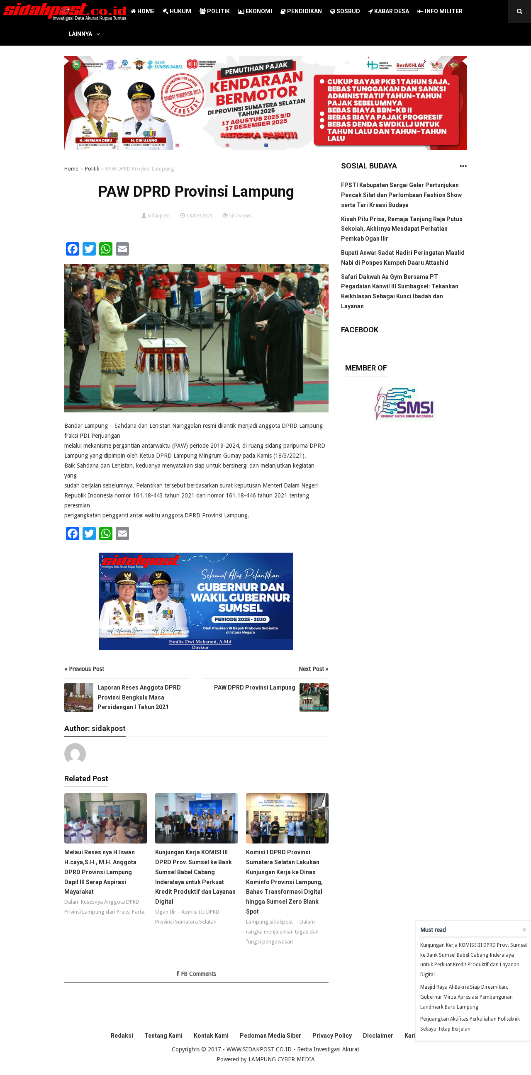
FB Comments (197, 973)
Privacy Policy (332, 1035)
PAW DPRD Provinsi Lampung (254, 687)
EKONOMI (258, 11)
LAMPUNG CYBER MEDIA (281, 1059)
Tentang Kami (163, 1035)
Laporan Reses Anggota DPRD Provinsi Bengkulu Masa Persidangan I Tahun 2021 (139, 697)
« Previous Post (84, 668)
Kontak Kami (211, 1035)
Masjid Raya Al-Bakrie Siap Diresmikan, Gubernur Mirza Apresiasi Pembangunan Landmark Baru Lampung (466, 997)
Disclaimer (378, 1035)
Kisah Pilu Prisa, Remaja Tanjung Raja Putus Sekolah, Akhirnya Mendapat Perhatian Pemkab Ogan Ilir (402, 229)
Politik (92, 169)
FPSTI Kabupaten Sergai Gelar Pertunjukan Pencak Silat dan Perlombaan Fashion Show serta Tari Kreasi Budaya (401, 195)
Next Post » (314, 668)
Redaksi (122, 1035)
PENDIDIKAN (304, 11)
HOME (145, 11)
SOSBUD (347, 11)
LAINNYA (80, 34)
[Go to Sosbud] (463, 166)
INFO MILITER (443, 11)
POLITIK (218, 11)
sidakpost (159, 216)
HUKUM (179, 11)
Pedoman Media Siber (270, 1035)
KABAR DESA (391, 11)
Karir (411, 1035)
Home (71, 169)
